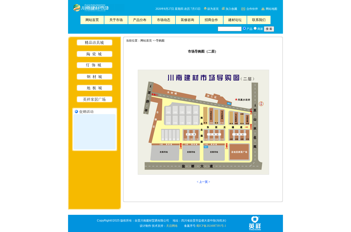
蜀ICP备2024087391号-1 (211, 225)
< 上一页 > (203, 182)
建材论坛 (235, 20)
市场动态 (163, 20)
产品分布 (139, 20)
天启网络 (172, 225)
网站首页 (92, 20)
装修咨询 (187, 20)
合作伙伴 (252, 9)
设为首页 (213, 9)
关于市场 (116, 20)
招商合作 (211, 20)
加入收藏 (231, 9)
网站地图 (271, 9)
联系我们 (259, 20)
